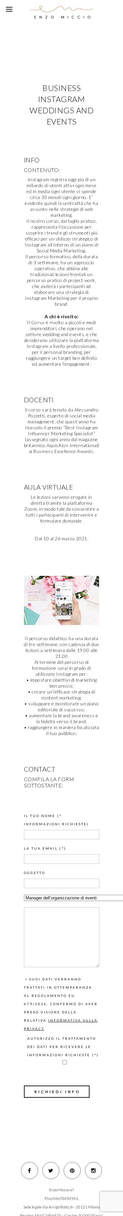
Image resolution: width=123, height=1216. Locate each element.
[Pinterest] (72, 1170)
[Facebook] (29, 1170)
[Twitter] (51, 1170)
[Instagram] (93, 1170)
